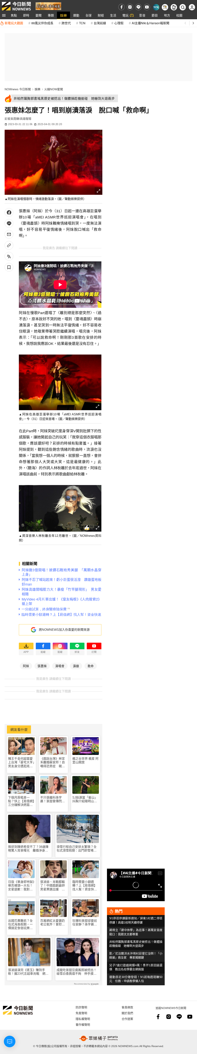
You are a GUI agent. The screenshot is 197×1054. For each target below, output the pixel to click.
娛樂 (63, 15)
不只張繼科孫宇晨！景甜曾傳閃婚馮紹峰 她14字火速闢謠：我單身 (52, 799)
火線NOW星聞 (53, 89)
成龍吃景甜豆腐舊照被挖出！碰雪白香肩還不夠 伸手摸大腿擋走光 (77, 971)
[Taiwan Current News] (156, 7)
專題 (51, 15)
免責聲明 (81, 1012)
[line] (138, 7)
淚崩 (76, 666)
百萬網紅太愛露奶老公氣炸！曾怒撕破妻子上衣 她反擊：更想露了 (52, 922)
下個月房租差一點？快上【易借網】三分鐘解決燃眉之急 (21, 801)
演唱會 (59, 666)
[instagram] (130, 7)
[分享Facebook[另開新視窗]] (9, 212)
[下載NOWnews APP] (174, 7)
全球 (88, 15)
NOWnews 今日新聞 (18, 89)
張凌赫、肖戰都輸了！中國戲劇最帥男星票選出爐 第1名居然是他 (53, 885)
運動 (76, 15)
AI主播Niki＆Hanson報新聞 (150, 23)
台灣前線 (100, 23)
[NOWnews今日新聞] (16, 6)
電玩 (125, 15)
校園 (179, 15)
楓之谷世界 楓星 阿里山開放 (85, 760)
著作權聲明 (83, 1024)
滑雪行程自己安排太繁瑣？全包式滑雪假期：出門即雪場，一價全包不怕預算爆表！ (77, 848)
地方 (167, 15)
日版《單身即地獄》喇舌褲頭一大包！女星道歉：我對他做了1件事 (21, 885)
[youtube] (147, 7)
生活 (113, 15)
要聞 (38, 15)
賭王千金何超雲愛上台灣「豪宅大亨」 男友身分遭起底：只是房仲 (21, 762)
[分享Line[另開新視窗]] (9, 223)
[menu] (4, 15)
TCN (82, 23)
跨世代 (66, 23)
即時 (26, 15)
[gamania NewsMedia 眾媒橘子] (98, 1038)
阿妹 (26, 666)
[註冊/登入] (192, 7)
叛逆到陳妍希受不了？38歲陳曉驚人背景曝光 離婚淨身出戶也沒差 (28, 848)
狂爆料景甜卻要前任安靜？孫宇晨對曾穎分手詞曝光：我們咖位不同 (84, 922)
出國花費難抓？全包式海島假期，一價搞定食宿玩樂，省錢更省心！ (20, 924)
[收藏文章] (9, 267)
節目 (155, 15)
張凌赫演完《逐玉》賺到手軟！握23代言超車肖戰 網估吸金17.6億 (28, 971)
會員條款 (127, 1007)
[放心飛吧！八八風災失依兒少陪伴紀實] (48, 6)
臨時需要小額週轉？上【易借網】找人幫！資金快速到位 (84, 885)
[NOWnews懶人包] (165, 7)
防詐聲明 (81, 1007)
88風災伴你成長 (42, 23)
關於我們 (127, 1012)
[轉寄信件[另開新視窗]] (9, 234)
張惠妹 (42, 666)
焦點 (14, 15)
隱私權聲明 (83, 1018)
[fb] (121, 7)
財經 (101, 15)
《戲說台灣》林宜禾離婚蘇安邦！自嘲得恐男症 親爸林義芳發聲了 (52, 762)
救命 (91, 666)
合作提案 (127, 1018)
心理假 (119, 23)
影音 (142, 15)
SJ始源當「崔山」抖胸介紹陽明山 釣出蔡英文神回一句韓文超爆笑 (85, 799)
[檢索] (182, 7)
